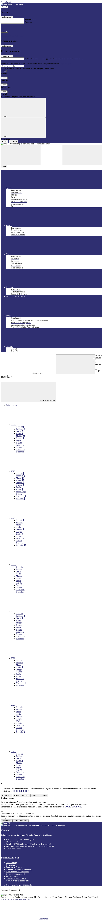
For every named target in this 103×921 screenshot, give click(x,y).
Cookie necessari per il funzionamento (16, 814)
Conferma (13, 141)
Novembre (20, 449)
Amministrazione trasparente (17, 881)
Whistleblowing (12, 876)
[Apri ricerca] (82, 155)
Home (97, 355)
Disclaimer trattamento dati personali (15, 899)
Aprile (19, 434)
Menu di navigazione (47, 401)
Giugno (20, 438)
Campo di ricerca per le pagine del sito (16, 373)
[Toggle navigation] (21, 155)
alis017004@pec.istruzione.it (32, 846)
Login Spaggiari (65, 64)
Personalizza (6, 795)
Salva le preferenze (20, 821)
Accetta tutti (39, 795)
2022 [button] (13, 611)
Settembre (20, 445)
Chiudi (4, 78)
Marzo (19, 431)
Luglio (18, 440)
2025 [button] (13, 471)
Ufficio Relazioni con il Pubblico (19, 869)
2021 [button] (13, 658)
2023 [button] (13, 565)
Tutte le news (11, 405)
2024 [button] (13, 518)
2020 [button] (13, 705)
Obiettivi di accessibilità (15, 874)
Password (28, 22)
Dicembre (20, 452)
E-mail (27, 59)
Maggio (20, 436)
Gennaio (20, 427)
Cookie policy (11, 863)
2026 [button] (13, 424)
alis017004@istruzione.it (31, 844)
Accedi (4, 7)
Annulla (4, 141)
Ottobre (19, 447)
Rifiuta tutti (21, 795)
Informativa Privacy (14, 867)
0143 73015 (14, 842)
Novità (98, 358)
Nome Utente (30, 19)
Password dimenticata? (10, 27)
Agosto (19, 443)
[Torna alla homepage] (51, 144)
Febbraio (20, 429)
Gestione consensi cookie (16, 878)
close (4, 166)
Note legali (10, 865)
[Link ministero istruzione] (12, 4)
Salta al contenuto (8, 2)
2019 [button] (13, 752)
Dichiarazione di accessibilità (17, 872)
